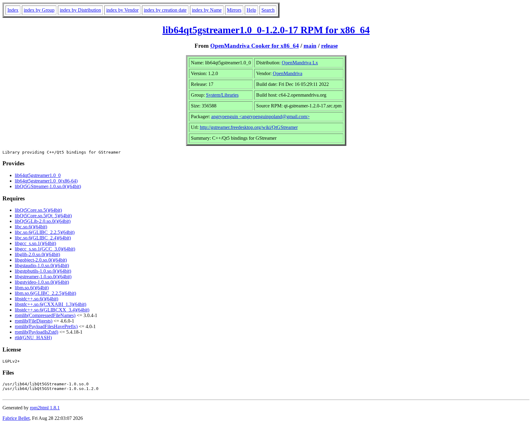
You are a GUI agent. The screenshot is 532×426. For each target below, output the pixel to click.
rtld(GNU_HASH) (33, 337)
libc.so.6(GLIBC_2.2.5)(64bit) (45, 232)
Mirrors (234, 10)
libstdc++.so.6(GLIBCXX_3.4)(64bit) (52, 309)
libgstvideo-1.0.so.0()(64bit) (42, 282)
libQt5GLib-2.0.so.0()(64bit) (43, 221)
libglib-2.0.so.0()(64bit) (37, 254)
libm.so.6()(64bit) (32, 287)
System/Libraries (222, 95)
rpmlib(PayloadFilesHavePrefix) (46, 326)
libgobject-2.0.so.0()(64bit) (41, 260)
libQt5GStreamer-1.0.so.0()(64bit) (48, 186)
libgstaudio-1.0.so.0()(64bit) (42, 265)
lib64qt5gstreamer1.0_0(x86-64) (46, 180)
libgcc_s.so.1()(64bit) (35, 243)
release (329, 45)
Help (251, 10)
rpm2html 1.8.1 (45, 407)
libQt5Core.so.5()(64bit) (38, 210)
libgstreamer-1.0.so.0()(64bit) (43, 276)
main (310, 45)
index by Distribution (80, 10)
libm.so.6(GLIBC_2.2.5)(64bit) (45, 293)
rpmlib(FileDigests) (33, 321)
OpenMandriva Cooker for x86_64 (254, 45)
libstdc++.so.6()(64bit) (36, 298)
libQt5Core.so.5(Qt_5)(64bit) (43, 215)
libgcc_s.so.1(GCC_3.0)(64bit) (45, 248)
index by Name (207, 10)
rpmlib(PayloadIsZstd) (36, 332)
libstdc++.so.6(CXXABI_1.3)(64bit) (50, 304)
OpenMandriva (287, 73)
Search (268, 10)
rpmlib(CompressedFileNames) (45, 315)
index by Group (39, 10)
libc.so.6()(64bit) (31, 226)
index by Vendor (122, 10)
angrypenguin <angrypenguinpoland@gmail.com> (260, 116)
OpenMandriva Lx (300, 62)
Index (12, 10)
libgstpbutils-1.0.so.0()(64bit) (43, 271)
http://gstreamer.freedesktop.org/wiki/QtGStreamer (249, 127)
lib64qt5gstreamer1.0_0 (38, 175)
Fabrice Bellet (16, 418)
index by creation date (165, 10)
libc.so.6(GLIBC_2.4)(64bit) (43, 237)
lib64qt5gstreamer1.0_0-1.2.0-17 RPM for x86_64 (266, 29)
